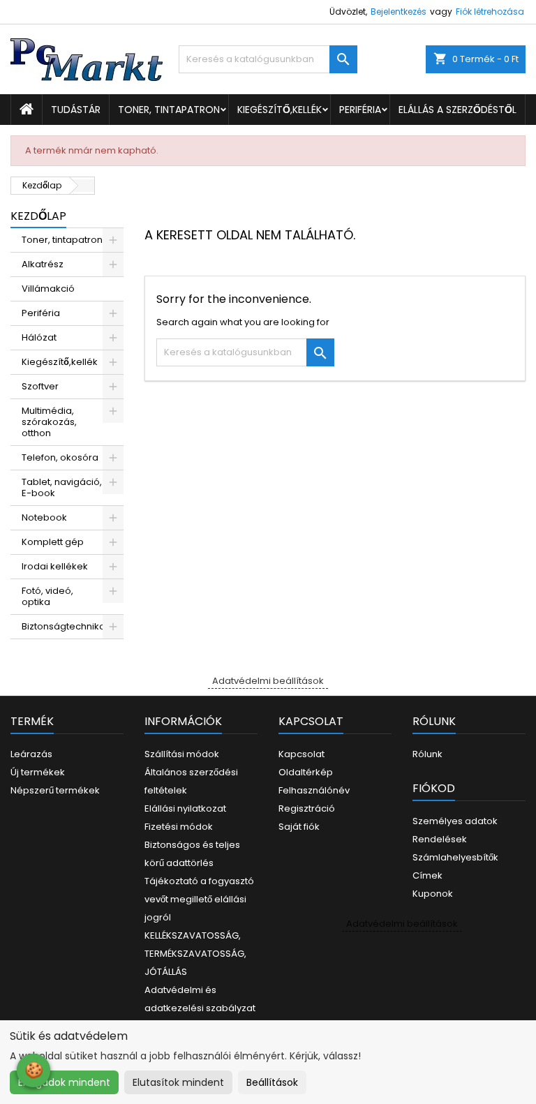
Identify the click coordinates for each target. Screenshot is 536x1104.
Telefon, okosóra (60, 457)
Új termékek (37, 772)
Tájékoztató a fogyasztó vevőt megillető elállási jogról (199, 899)
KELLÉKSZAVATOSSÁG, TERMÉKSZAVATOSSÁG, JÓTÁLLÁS (195, 953)
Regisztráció (306, 808)
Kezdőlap (38, 216)
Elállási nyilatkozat (185, 808)
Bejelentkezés (398, 11)
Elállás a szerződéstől (457, 110)
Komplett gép (53, 542)
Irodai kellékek (55, 566)
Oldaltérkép (305, 772)
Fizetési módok (178, 826)
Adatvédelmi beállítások (268, 680)
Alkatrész (43, 264)
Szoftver (40, 386)
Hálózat (39, 337)
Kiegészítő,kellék (279, 110)
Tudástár (75, 110)
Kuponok (432, 893)
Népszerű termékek (55, 790)
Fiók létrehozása (490, 11)
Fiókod (433, 788)
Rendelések (439, 839)
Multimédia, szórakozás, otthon (49, 422)
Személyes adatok (455, 821)
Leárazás (31, 754)
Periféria (360, 110)
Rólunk (427, 754)
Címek (427, 875)
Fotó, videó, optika (47, 596)
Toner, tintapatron (169, 110)
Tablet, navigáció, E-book (62, 487)
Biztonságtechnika (63, 626)
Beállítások (272, 1082)
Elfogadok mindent (64, 1082)
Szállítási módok (181, 754)
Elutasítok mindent (178, 1082)
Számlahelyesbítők (455, 857)
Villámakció (48, 288)
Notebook (44, 517)
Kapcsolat (301, 754)
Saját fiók (299, 826)
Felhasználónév (314, 790)
